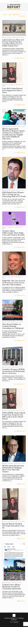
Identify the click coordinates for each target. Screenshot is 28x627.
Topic (4, 15)
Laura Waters (7, 38)
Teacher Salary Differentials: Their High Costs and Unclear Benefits (13, 233)
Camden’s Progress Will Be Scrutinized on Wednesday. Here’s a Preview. (13, 371)
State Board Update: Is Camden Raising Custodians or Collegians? (13, 326)
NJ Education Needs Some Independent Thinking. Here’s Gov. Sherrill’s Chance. (13, 469)
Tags (9, 15)
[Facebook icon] (9, 1)
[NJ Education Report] (14, 6)
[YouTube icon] (13, 1)
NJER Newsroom (8, 127)
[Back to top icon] (14, 615)
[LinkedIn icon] (14, 1)
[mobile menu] (26, 5)
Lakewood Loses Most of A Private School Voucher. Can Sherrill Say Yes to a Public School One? (13, 43)
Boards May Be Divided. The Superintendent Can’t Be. (13, 526)
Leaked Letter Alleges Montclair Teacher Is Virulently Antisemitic (11, 587)
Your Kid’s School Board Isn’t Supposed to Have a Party (12, 90)
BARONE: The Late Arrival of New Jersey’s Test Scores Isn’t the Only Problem (13, 283)
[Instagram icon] (16, 1)
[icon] (18, 1)
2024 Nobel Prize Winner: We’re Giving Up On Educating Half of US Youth (14, 194)
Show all (22, 16)
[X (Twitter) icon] (11, 1)
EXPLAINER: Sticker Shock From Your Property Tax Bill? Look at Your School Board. (13, 416)
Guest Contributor (9, 85)
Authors (17, 15)
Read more (22, 58)
